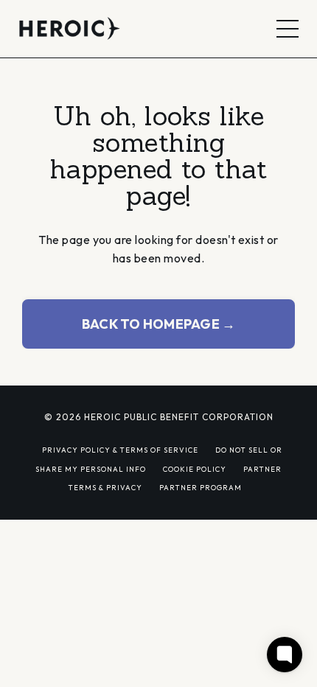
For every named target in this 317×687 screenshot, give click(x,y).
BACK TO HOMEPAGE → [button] (159, 323)
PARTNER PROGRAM (200, 487)
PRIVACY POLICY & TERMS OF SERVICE (120, 449)
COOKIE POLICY (194, 468)
